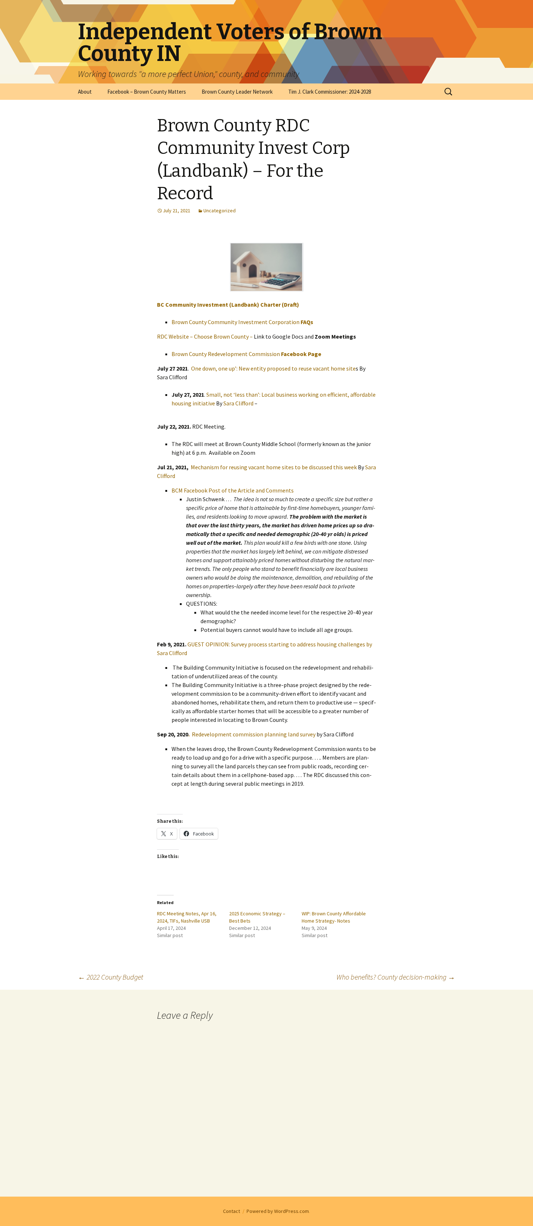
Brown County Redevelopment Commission (246, 353)
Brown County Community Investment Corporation (242, 322)
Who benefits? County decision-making (395, 976)
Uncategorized (219, 210)
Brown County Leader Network (237, 91)
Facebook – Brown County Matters (146, 91)
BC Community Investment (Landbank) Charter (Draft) (228, 304)
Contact (231, 1211)
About (85, 91)
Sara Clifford (238, 403)
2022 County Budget (110, 976)
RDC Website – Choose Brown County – (205, 336)
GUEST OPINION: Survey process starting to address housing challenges (276, 644)
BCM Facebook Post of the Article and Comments (233, 490)
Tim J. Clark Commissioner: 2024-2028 (329, 91)
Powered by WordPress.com (278, 1211)
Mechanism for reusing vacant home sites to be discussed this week (274, 467)
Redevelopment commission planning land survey (252, 734)
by (368, 644)
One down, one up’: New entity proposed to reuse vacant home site (273, 368)
